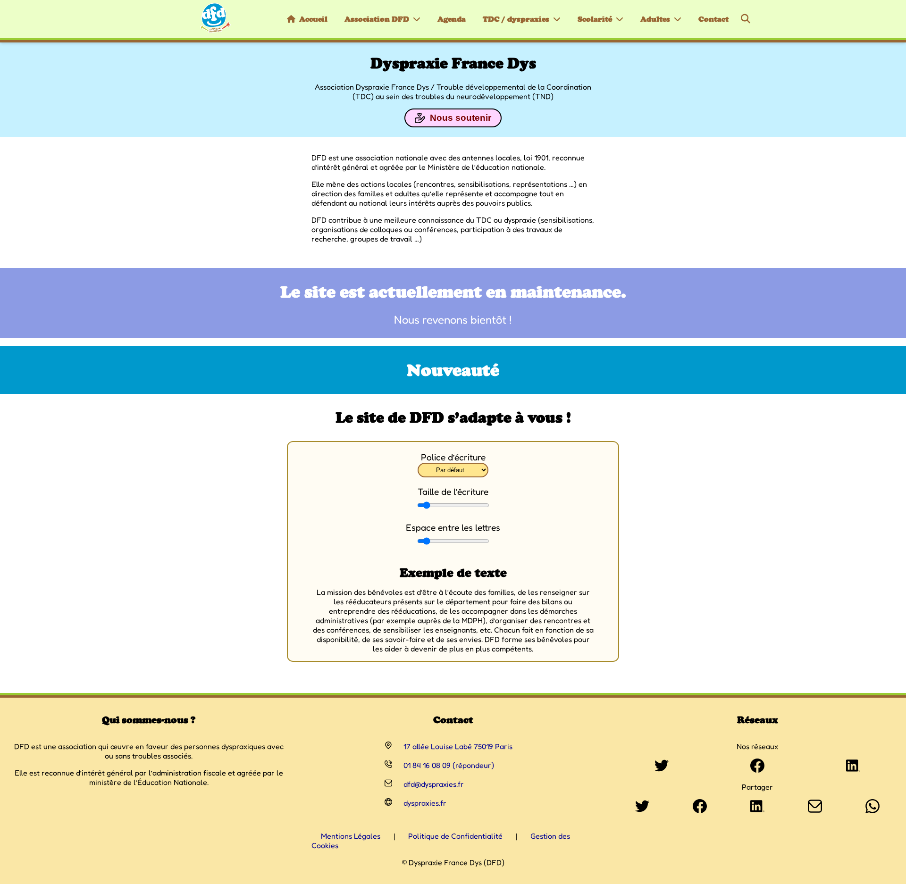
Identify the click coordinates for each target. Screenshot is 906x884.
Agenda (451, 19)
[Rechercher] (745, 18)
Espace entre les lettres (453, 527)
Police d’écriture (453, 457)
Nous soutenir (460, 118)
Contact (713, 19)
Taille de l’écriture (453, 491)
